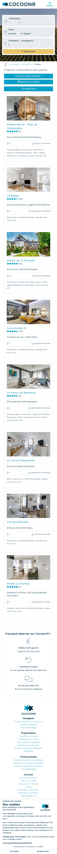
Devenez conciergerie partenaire (28, 763)
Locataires (15, 64)
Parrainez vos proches (28, 745)
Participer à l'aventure (28, 793)
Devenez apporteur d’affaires (28, 766)
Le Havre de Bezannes (21, 392)
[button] (10, 109)
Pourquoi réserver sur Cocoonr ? (28, 721)
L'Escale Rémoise (18, 521)
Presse (28, 787)
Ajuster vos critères (29, 82)
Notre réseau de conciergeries (28, 760)
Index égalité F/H (28, 796)
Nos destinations (28, 727)
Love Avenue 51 (17, 328)
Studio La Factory (18, 583)
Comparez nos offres (28, 739)
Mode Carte (30, 88)
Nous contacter (28, 781)
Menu (50, 5)
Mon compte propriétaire (28, 742)
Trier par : (27, 76)
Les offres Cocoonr (28, 736)
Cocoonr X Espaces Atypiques (28, 748)
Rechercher (29, 51)
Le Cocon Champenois (21, 460)
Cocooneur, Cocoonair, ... (28, 789)
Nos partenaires (28, 769)
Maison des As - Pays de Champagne (22, 126)
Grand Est (27, 64)
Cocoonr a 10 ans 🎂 (28, 784)
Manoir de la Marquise (21, 260)
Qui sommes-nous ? (28, 778)
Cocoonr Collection (28, 724)
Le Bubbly (13, 195)
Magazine (28, 751)
